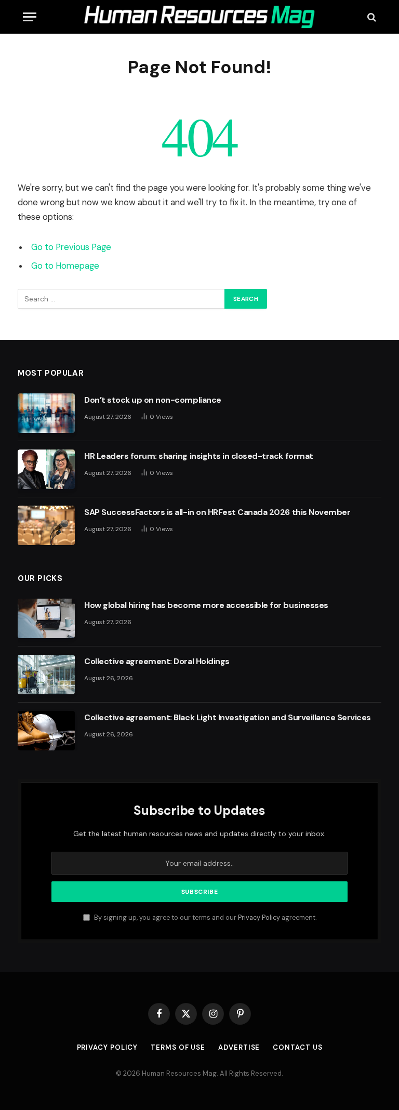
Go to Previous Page (71, 247)
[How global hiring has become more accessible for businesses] (46, 618)
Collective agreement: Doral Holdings (157, 661)
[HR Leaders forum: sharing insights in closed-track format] (46, 469)
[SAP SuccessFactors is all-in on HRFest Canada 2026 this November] (46, 525)
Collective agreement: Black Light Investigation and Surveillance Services (227, 717)
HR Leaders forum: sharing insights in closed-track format (198, 456)
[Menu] (29, 17)
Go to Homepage (65, 265)
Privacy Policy (259, 918)
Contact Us (297, 1047)
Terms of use (178, 1047)
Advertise (239, 1047)
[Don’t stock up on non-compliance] (46, 413)
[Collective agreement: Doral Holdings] (46, 674)
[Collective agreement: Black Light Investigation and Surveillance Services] (46, 730)
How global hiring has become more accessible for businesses (206, 605)
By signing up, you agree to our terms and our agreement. (204, 918)
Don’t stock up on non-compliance (152, 399)
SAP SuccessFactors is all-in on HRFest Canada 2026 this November (217, 512)
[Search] (370, 17)
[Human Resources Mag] (199, 17)
